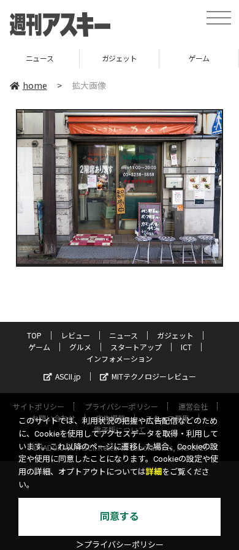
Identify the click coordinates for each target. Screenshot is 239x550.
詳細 (154, 471)
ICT (186, 347)
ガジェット (89, 58)
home (35, 85)
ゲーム (169, 58)
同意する (119, 516)
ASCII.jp (68, 376)
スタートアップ (136, 347)
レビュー (75, 335)
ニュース (123, 335)
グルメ (80, 347)
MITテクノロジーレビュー (154, 376)
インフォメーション (119, 358)
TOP (34, 335)
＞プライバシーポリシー (120, 544)
